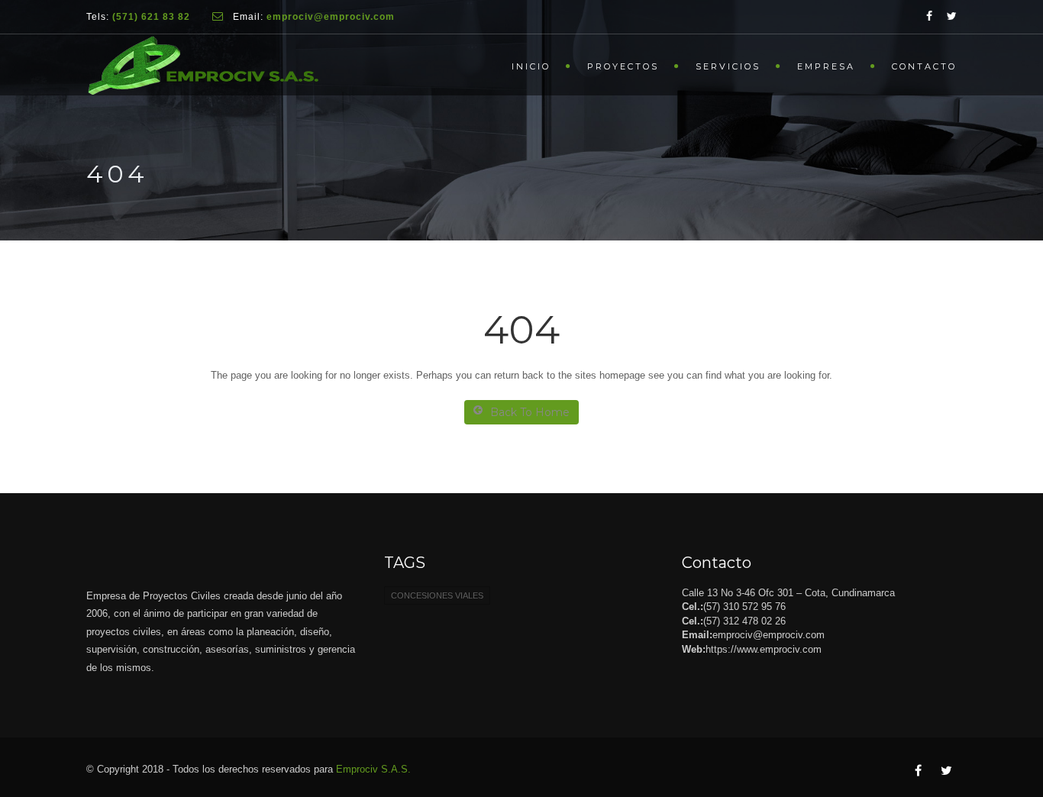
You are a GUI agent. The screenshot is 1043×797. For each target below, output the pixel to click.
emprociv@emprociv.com (768, 635)
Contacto (924, 66)
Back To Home (530, 412)
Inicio (531, 66)
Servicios (728, 66)
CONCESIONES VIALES (437, 595)
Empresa (826, 66)
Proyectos (623, 66)
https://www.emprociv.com (764, 649)
